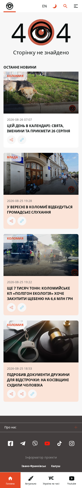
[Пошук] (65, 6)
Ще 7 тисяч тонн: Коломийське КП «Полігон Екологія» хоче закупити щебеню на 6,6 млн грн (40, 293)
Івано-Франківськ (34, 466)
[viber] (35, 443)
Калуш (55, 466)
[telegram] (22, 443)
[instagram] (71, 443)
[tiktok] (59, 443)
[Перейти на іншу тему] (55, 6)
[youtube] (47, 443)
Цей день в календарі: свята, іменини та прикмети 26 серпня (38, 128)
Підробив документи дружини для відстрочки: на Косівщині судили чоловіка (38, 380)
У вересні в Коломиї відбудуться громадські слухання (40, 210)
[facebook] (10, 443)
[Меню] (76, 6)
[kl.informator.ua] (9, 6)
